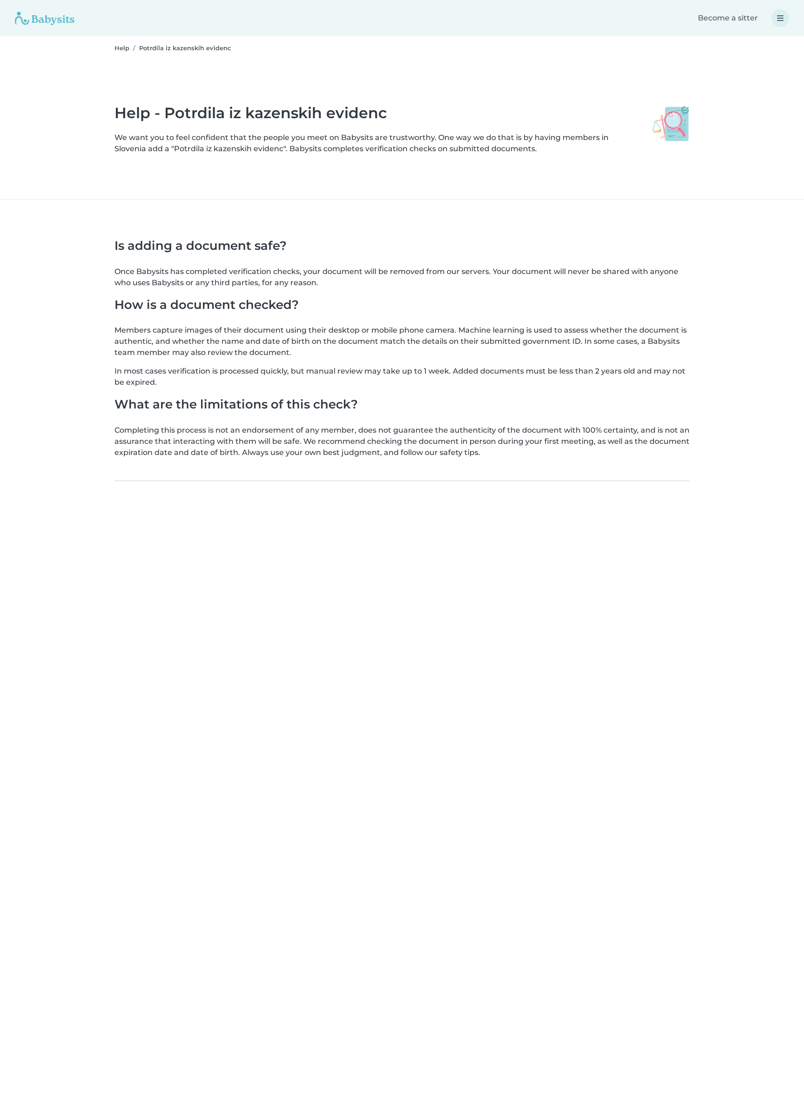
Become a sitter (728, 17)
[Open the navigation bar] (780, 18)
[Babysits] (44, 18)
